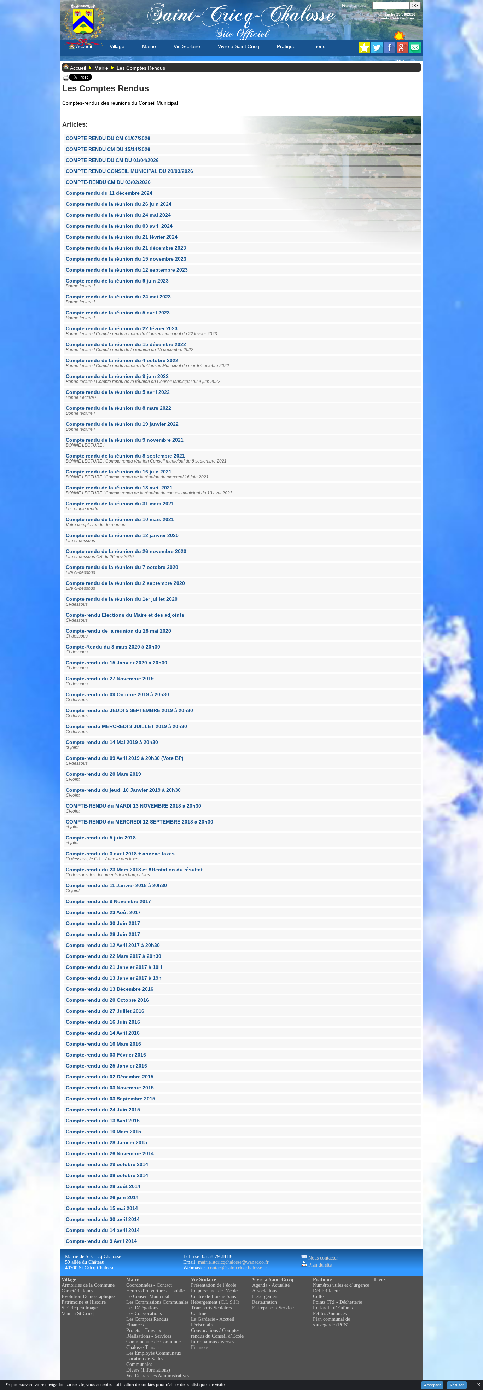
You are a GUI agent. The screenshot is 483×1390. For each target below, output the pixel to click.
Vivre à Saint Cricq (238, 46)
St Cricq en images (80, 1307)
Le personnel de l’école (214, 1290)
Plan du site (319, 1265)
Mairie (149, 46)
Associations (264, 1290)
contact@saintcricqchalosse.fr (237, 1267)
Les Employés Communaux (153, 1353)
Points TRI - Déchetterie (337, 1302)
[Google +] (402, 51)
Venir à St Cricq (78, 1313)
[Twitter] (377, 51)
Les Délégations (142, 1307)
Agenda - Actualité (271, 1285)
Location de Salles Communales (144, 1361)
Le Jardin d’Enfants (333, 1307)
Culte (318, 1296)
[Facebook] (389, 51)
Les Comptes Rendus (141, 68)
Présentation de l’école (213, 1285)
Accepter (432, 1385)
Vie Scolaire (187, 46)
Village (117, 46)
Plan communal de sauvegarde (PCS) (331, 1321)
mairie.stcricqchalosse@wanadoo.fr (233, 1262)
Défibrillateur (326, 1290)
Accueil (83, 46)
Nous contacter (322, 1258)
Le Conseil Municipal (147, 1296)
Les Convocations (144, 1313)
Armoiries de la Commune (88, 1285)
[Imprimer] (66, 79)
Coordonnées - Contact (149, 1285)
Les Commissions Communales (157, 1302)
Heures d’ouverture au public (155, 1290)
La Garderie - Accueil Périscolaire (212, 1321)
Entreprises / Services (273, 1307)
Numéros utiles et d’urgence (341, 1285)
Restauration (264, 1302)
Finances (135, 1324)
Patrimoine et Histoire (84, 1302)
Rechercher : (356, 5)
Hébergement (265, 1296)
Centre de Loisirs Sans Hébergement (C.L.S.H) (215, 1299)
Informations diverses (212, 1341)
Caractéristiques (77, 1290)
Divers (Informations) (148, 1370)
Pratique (286, 46)
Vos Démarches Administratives (157, 1375)
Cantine (198, 1313)
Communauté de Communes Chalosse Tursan (154, 1344)
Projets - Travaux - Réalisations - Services (148, 1333)
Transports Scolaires (211, 1307)
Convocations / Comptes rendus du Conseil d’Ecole (217, 1333)
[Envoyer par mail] (415, 51)
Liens (319, 46)
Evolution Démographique (88, 1296)
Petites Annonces (330, 1313)
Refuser (457, 1385)
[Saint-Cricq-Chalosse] (364, 51)
